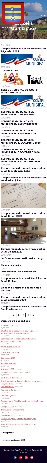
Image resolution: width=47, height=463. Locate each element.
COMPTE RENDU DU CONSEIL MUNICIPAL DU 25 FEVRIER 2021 (19, 122)
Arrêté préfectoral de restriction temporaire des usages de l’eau (21, 382)
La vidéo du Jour (8, 415)
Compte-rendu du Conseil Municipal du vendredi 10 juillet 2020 (23, 179)
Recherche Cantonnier (10, 390)
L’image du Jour (7, 406)
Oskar (34, 450)
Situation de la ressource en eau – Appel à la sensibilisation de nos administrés (19, 332)
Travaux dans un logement (12, 410)
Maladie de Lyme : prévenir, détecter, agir (18, 418)
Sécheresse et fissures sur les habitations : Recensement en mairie (19, 340)
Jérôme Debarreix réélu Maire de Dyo (22, 258)
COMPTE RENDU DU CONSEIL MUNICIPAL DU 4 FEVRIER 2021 (18, 132)
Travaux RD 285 (7, 369)
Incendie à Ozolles (8, 363)
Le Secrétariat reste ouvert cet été (15, 372)
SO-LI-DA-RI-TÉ (7, 378)
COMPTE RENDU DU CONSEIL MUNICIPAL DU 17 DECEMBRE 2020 (21, 141)
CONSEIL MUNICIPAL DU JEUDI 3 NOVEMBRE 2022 (19, 91)
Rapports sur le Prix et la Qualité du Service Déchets (22, 401)
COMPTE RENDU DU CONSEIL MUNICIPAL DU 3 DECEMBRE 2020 (20, 151)
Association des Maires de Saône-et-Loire (18, 424)
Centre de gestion (8, 395)
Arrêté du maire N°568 (10, 347)
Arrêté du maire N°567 (10, 352)
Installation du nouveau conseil (19, 271)
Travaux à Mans (10, 70)
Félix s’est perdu (7, 386)
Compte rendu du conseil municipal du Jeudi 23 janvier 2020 (23, 298)
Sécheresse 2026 (8, 358)
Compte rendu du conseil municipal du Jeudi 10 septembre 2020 (23, 169)
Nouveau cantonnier (9, 325)
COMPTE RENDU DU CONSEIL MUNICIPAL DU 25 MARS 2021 (17, 113)
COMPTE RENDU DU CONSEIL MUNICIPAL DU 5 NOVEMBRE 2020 (20, 160)
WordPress (19, 450)
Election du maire (11, 265)
